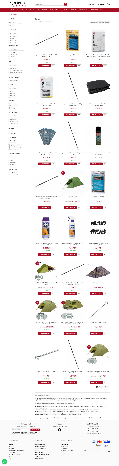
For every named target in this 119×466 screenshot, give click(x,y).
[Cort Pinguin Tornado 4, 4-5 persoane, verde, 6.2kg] (98, 354)
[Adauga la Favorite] (53, 65)
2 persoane (13, 123)
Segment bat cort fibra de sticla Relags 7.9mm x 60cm (72, 153)
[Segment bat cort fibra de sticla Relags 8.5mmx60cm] (72, 87)
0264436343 (94, 429)
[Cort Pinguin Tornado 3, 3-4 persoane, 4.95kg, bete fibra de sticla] (46, 310)
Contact (11, 444)
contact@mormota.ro (94, 434)
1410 (11, 164)
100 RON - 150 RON (15, 72)
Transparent (13, 106)
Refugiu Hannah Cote (98, 283)
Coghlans (12, 52)
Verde (11, 108)
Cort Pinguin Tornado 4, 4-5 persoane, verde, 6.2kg (98, 372)
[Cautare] (65, 4)
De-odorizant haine (15, 147)
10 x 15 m (12, 36)
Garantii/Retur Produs (40, 448)
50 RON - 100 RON (14, 70)
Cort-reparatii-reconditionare (16, 24)
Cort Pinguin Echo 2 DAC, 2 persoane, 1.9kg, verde (47, 283)
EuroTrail (12, 54)
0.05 (11, 160)
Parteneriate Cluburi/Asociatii (16, 450)
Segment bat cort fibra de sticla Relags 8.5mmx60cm (72, 104)
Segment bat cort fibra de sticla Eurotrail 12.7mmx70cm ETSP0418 (46, 197)
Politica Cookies (39, 452)
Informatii (38, 440)
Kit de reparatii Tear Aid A (72, 55)
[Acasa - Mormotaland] (17, 4)
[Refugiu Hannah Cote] (98, 271)
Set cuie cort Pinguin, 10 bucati (98, 322)
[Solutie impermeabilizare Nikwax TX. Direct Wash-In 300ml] (46, 227)
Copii (11, 131)
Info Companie (13, 440)
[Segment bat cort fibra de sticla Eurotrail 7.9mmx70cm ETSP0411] (72, 270)
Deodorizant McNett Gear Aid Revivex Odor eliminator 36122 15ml (46, 153)
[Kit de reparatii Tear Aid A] (72, 40)
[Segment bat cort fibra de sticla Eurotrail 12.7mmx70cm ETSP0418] (46, 182)
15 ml (11, 91)
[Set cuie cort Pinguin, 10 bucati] (98, 310)
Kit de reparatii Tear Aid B (98, 196)
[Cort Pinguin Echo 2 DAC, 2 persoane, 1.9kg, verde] (46, 270)
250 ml (12, 94)
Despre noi (11, 446)
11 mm (12, 38)
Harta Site (37, 456)
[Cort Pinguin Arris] (72, 182)
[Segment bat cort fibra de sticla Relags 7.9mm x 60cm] (72, 136)
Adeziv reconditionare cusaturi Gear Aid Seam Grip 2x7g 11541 (46, 104)
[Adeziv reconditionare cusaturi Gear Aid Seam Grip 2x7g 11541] (46, 87)
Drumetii (12, 141)
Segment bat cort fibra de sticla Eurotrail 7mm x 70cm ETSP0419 (47, 55)
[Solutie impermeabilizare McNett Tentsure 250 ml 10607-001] (98, 136)
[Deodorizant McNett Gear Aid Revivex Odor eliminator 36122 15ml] (46, 136)
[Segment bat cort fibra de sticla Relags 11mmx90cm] (72, 354)
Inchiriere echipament (14, 454)
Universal (12, 133)
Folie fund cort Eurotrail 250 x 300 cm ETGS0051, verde (98, 104)
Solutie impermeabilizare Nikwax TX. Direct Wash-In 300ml (47, 244)
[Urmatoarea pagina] (108, 387)
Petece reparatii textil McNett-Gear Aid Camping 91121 (98, 244)
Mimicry (12, 104)
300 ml (12, 96)
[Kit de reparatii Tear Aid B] (98, 182)
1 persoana (13, 119)
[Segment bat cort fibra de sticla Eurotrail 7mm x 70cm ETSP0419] (46, 40)
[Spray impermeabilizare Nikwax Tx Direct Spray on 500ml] (72, 227)
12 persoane (13, 121)
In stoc (12, 172)
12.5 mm (12, 41)
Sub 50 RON (13, 68)
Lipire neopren (14, 149)
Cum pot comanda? (40, 446)
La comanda (13, 174)
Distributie (11, 448)
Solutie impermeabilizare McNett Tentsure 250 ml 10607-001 (98, 153)
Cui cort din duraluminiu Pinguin (46, 371)
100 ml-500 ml (13, 80)
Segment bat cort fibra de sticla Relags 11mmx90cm (72, 372)
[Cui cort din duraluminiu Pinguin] (46, 354)
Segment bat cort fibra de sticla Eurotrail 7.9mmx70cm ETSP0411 (72, 283)
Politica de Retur (39, 458)
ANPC (10, 456)
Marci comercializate (40, 444)
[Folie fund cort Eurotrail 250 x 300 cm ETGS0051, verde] (98, 87)
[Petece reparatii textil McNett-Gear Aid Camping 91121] (98, 227)
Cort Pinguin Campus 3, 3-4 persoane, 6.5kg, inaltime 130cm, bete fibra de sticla (72, 323)
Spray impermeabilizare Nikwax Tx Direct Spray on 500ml (72, 244)
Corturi (10, 26)
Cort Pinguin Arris (72, 196)
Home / (11, 14)
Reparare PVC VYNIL (15, 145)
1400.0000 (12, 162)
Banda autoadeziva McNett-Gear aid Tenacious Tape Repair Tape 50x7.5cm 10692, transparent (98, 55)
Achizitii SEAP (12, 452)
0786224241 (94, 431)
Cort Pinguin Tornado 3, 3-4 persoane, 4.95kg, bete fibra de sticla (46, 323)
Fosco (11, 56)
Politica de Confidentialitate (27, 433)
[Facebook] (59, 429)
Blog (10, 458)
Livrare (36, 450)
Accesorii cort (12, 22)
